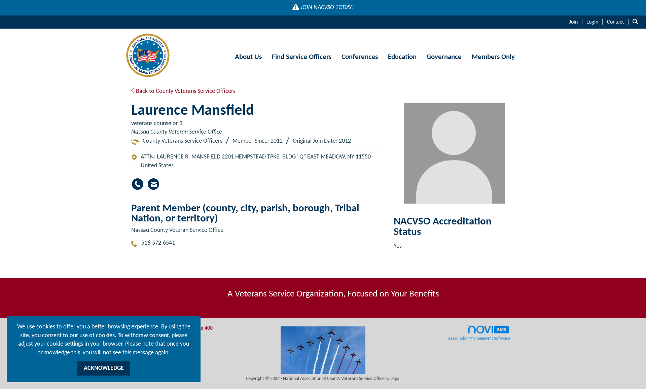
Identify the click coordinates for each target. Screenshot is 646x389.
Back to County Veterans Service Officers (185, 91)
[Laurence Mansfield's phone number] (137, 184)
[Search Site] (637, 22)
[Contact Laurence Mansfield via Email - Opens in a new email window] (153, 184)
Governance (444, 57)
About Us (248, 57)
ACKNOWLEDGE (104, 368)
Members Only (493, 57)
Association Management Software (479, 339)
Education (402, 57)
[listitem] (577, 22)
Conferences (360, 57)
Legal (395, 379)
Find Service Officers (301, 57)
